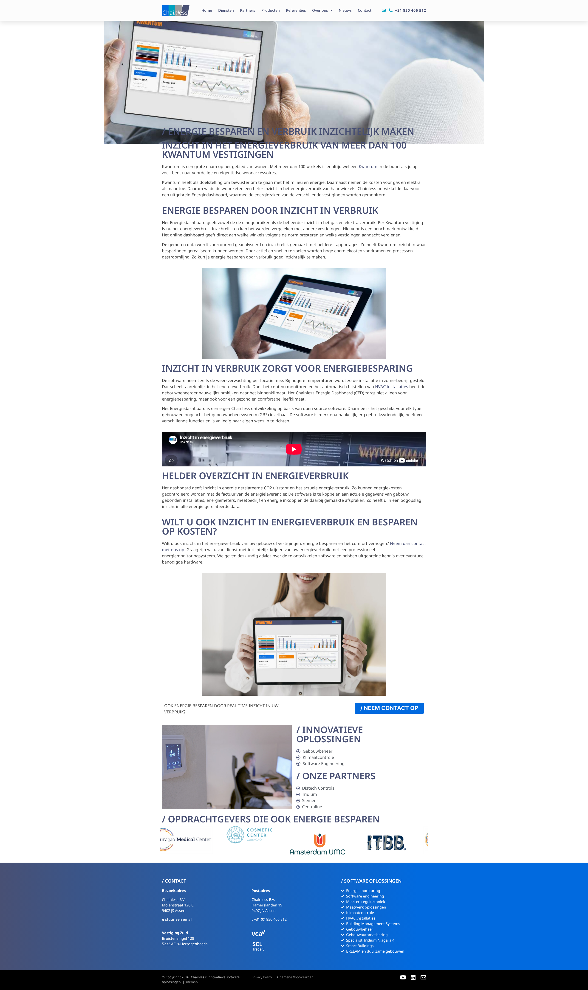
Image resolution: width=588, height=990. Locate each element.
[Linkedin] (413, 977)
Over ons (320, 10)
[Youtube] (403, 977)
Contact (364, 10)
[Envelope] (423, 977)
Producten (270, 10)
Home (206, 10)
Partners (247, 10)
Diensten (226, 10)
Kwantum (368, 166)
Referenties (296, 10)
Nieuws (345, 10)
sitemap (191, 982)
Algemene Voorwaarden (295, 977)
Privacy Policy (262, 977)
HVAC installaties (391, 386)
